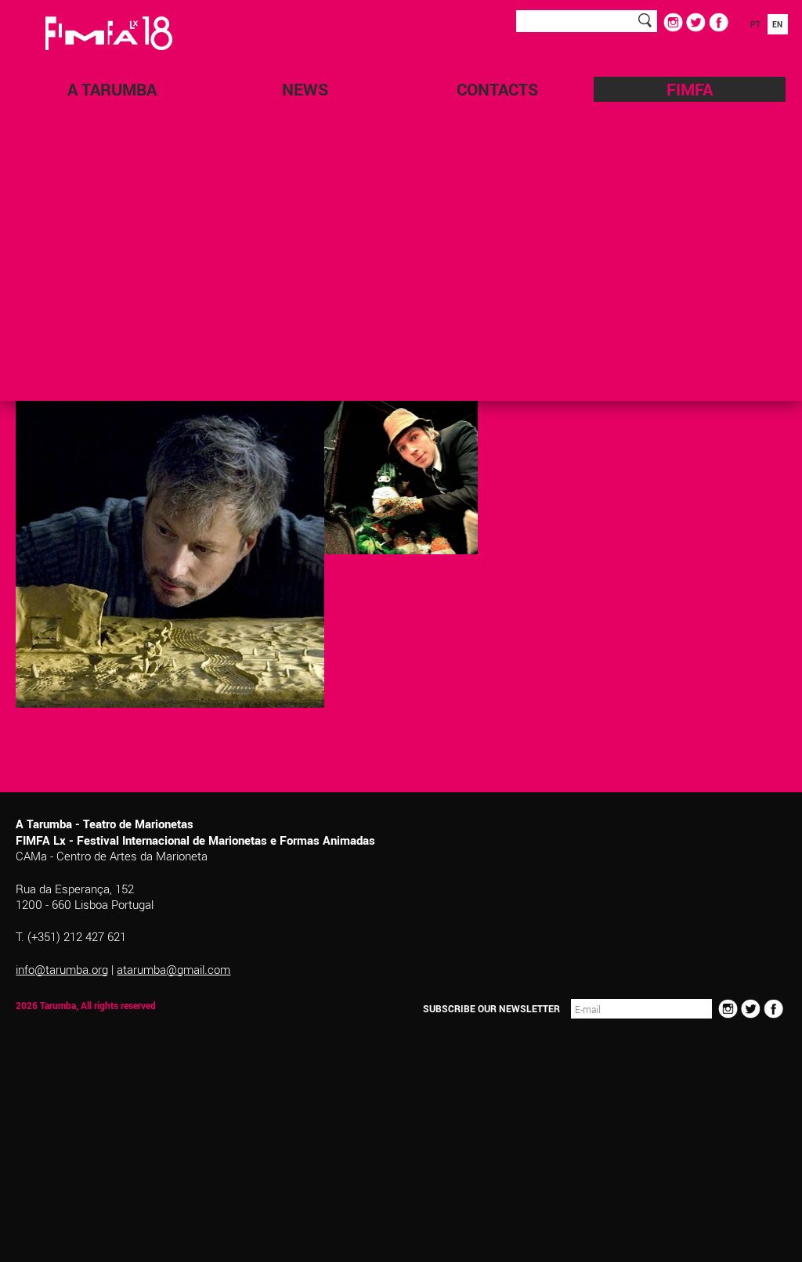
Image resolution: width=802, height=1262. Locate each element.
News (305, 89)
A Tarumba (112, 89)
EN (777, 24)
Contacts (497, 89)
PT (755, 24)
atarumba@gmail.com (173, 969)
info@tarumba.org (62, 969)
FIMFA (690, 89)
